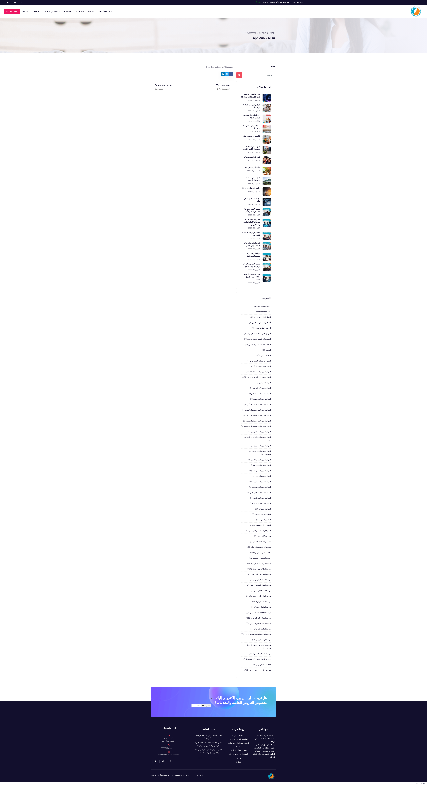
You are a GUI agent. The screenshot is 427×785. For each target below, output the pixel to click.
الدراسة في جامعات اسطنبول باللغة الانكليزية (251, 147)
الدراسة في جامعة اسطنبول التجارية (258, 410)
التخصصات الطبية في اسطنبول (259, 344)
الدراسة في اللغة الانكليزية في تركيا (258, 377)
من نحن (91, 11)
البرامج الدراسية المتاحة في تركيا (259, 333)
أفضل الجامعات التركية (262, 317)
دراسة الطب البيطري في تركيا (260, 596)
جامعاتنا (67, 11)
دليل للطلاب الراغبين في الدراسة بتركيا (251, 116)
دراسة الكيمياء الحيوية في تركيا (259, 623)
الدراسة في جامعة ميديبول (261, 503)
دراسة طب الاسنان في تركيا (260, 654)
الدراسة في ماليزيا (264, 509)
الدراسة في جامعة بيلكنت (261, 470)
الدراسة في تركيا (53, 11)
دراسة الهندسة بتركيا (263, 640)
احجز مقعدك (12, 11)
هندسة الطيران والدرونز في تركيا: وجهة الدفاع (251, 265)
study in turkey (260, 306)
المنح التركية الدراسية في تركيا (260, 530)
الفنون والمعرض (265, 520)
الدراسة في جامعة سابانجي (261, 487)
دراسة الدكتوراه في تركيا (262, 580)
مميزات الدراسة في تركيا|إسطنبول (258, 659)
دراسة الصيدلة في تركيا (262, 590)
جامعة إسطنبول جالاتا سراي (260, 558)
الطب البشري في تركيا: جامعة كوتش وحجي (251, 244)
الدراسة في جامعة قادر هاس (260, 492)
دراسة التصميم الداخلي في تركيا (259, 574)
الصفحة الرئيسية (105, 11)
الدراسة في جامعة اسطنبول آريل (259, 404)
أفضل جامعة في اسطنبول (261, 322)
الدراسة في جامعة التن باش (261, 432)
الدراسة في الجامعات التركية (260, 372)
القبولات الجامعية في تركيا (261, 525)
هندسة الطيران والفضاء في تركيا (259, 670)
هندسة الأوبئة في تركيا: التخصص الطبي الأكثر (252, 210)
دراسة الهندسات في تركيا (251, 188)
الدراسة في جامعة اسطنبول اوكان (258, 415)
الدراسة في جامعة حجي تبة (261, 481)
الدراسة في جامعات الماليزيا (260, 393)
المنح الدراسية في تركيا (252, 157)
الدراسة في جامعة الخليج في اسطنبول (257, 437)
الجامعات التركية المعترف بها (260, 361)
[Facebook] (21, 2)
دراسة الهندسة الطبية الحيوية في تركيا (257, 634)
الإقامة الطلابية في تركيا (262, 328)
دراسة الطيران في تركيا (262, 607)
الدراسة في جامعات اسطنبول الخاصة (253, 178)
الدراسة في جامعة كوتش (262, 498)
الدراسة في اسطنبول (263, 366)
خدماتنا (81, 11)
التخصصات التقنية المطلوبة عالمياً (258, 339)
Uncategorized (261, 312)
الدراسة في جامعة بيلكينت (261, 476)
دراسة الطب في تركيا (263, 601)
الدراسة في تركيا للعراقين (261, 388)
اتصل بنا (25, 11)
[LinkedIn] (7, 2)
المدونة (36, 11)
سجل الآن (258, 2)
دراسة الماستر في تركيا (262, 629)
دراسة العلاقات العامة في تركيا (259, 612)
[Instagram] (14, 2)
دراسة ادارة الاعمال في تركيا (260, 563)
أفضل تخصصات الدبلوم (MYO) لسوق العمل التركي (252, 277)
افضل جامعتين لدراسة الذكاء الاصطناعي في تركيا (250, 95)
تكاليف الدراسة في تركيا (251, 136)
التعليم (268, 350)
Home (271, 32)
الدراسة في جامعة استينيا (261, 399)
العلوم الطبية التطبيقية (262, 514)
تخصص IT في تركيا (264, 536)
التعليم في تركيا (265, 355)
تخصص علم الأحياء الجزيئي (261, 541)
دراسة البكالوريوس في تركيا (260, 569)
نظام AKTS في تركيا (263, 664)
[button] (213, 783)
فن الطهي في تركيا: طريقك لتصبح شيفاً (253, 254)
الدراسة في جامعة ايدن (262, 446)
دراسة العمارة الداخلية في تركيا (259, 618)
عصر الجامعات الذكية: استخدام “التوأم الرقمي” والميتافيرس (251, 222)
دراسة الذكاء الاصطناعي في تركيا (259, 585)
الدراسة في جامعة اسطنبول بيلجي (258, 421)
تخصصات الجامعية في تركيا (261, 547)
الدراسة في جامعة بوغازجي (261, 460)
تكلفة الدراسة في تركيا (252, 167)
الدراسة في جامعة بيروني (261, 465)
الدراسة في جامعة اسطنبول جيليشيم (257, 426)
